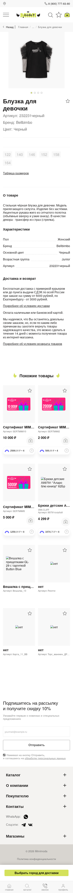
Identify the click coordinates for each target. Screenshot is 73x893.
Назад (9, 27)
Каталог (13, 775)
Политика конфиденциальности (36, 859)
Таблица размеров (16, 173)
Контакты (15, 806)
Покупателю (17, 796)
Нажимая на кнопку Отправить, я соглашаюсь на (34, 756)
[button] (31, 93)
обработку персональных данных (45, 758)
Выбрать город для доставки (37, 873)
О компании (17, 785)
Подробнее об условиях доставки (26, 306)
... (33, 27)
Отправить (36, 745)
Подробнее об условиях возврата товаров (32, 344)
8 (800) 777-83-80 (59, 3)
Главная (23, 27)
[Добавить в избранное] (68, 101)
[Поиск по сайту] (51, 14)
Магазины (15, 836)
